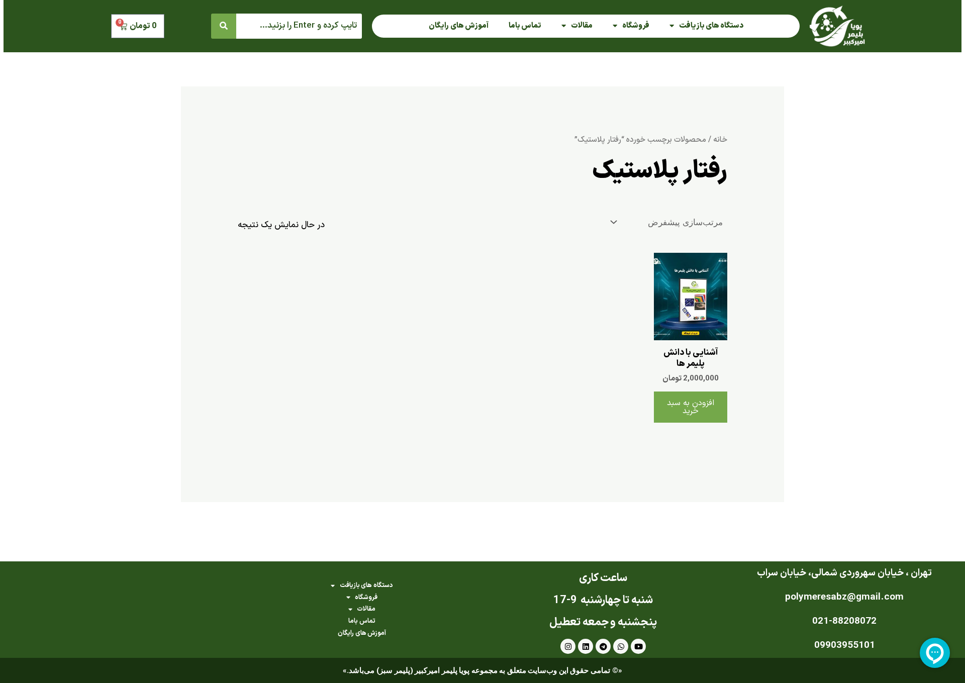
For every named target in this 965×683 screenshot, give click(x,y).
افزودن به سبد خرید (690, 407)
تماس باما (525, 26)
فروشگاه (635, 26)
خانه (720, 140)
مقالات (582, 26)
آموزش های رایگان (459, 26)
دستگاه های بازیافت (711, 26)
